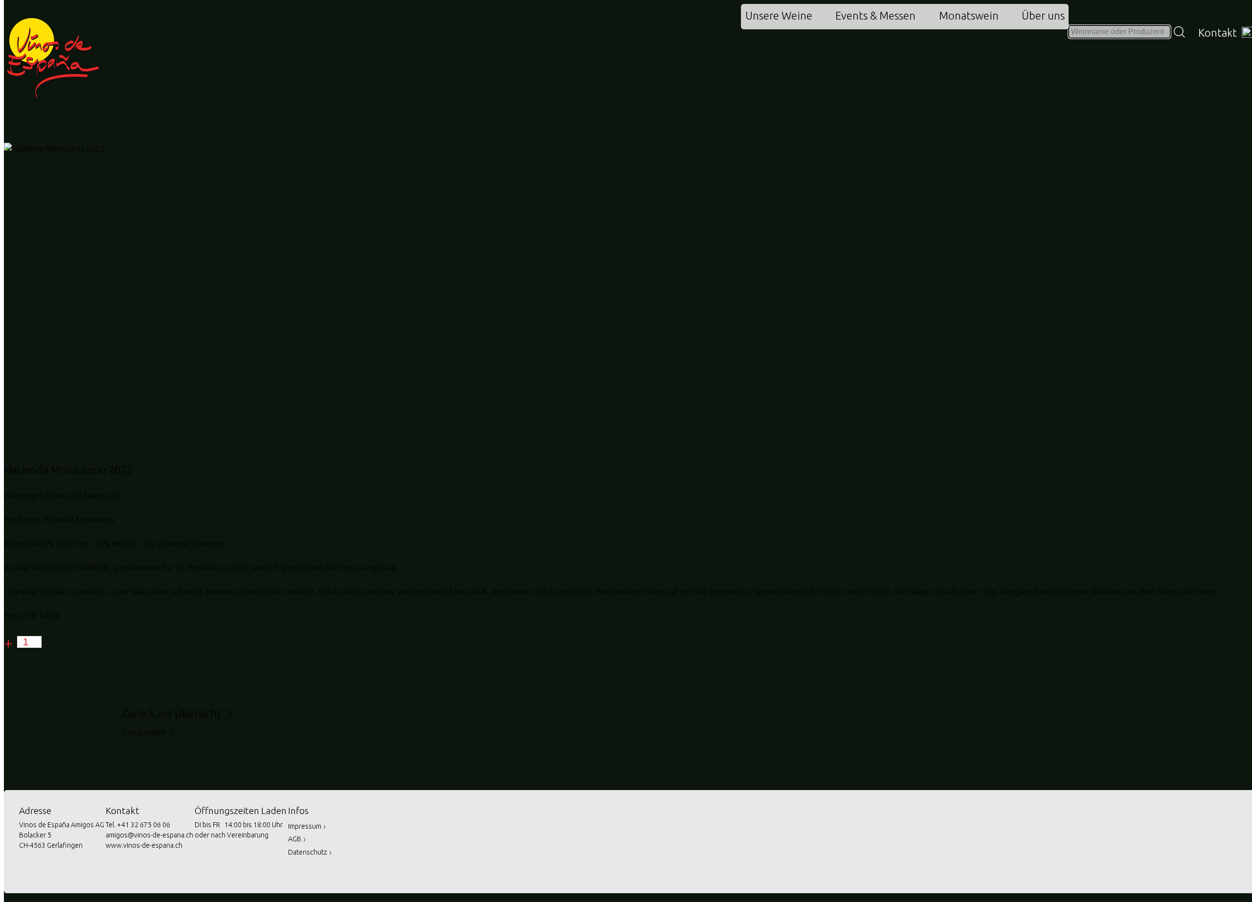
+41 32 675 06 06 (143, 825)
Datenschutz (310, 852)
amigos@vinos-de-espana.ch (149, 835)
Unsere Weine (778, 15)
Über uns (1043, 15)
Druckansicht (148, 732)
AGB (297, 839)
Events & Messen (875, 15)
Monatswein (969, 15)
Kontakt (1218, 32)
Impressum (307, 826)
